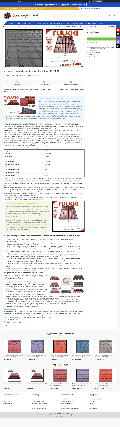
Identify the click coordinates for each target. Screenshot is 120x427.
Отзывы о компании (10, 399)
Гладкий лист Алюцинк (68, 406)
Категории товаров (78, 5)
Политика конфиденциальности (80, 415)
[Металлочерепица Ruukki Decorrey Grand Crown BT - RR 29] (14, 346)
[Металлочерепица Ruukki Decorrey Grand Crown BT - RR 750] (60, 346)
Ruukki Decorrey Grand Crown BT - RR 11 (37, 384)
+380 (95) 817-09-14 (13, 319)
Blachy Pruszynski (96, 399)
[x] (6, 325)
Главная (10, 23)
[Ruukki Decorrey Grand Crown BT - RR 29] (14, 375)
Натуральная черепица (40, 403)
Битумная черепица (39, 401)
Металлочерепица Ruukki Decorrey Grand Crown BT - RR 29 (13, 356)
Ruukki (93, 401)
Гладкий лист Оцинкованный (70, 408)
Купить (102, 39)
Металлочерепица (90, 23)
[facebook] (4, 325)
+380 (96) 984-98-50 (13, 322)
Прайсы (45, 23)
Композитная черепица (40, 406)
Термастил (95, 406)
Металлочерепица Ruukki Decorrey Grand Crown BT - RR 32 (36, 356)
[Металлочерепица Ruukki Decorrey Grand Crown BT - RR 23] (82, 346)
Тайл (93, 403)
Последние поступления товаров (13, 406)
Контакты (38, 23)
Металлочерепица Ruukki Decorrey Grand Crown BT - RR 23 (82, 356)
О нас (30, 23)
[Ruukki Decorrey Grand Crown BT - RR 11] (37, 375)
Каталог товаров (21, 23)
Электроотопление (77, 23)
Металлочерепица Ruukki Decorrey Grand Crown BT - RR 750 (59, 356)
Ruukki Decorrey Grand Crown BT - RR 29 (14, 384)
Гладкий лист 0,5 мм (67, 401)
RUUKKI (48, 116)
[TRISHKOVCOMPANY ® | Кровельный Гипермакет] (7, 15)
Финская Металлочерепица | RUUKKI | (49, 27)
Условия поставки (9, 403)
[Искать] (84, 15)
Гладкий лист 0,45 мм (68, 399)
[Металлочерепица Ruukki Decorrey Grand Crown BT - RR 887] (105, 346)
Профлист (102, 23)
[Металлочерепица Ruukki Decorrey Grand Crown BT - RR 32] (37, 346)
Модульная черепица (39, 408)
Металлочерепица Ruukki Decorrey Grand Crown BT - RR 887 (105, 356)
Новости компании (63, 23)
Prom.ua (68, 413)
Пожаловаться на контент (64, 415)
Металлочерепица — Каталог (27, 27)
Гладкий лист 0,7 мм (67, 403)
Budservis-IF (95, 408)
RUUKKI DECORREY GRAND (70, 27)
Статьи (52, 23)
